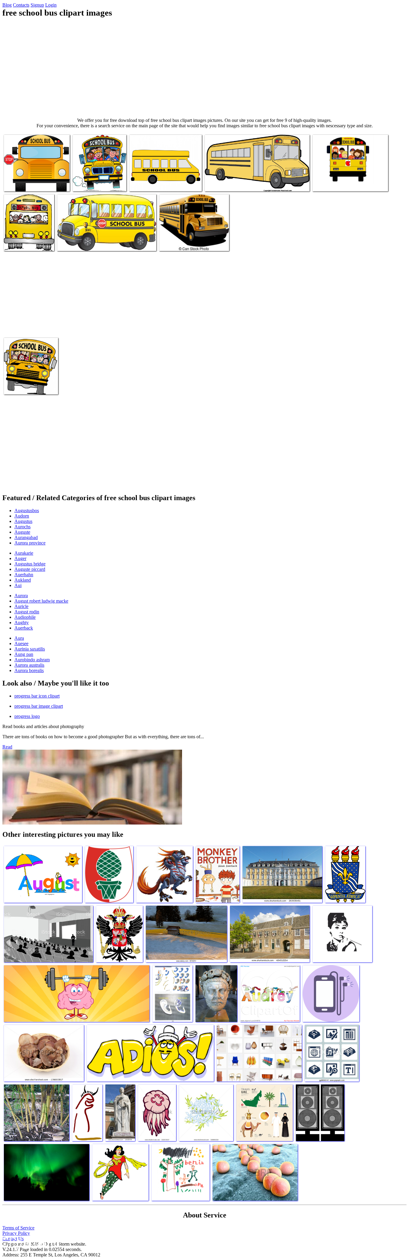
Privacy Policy (16, 1233)
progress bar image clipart (38, 706)
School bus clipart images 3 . (98, 183)
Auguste (22, 532)
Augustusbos (26, 510)
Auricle (21, 606)
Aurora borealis (29, 670)
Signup (37, 4)
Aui (18, 585)
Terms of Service (18, 1227)
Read (7, 746)
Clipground (30, 1242)
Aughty (21, 622)
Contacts (21, 4)
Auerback (23, 627)
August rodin (26, 611)
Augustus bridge (30, 563)
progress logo (27, 716)
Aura (19, 638)
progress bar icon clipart (37, 695)
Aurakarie (23, 553)
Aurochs (22, 526)
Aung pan (23, 654)
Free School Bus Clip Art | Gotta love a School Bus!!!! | (29, 383)
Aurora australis (29, 665)
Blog (7, 4)
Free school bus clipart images (31, 183)
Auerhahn (23, 574)
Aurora (21, 595)
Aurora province (30, 542)
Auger (20, 558)
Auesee (21, 643)
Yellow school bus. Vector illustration (192, 242)
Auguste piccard (29, 569)
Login (51, 4)
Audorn (21, 515)
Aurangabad (26, 537)
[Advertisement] (204, 68)
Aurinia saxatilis (29, 648)
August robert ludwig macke (41, 600)
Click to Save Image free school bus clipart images (249, 183)
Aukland (22, 580)
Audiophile (25, 617)
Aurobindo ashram (32, 659)
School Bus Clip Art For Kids (339, 183)
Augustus (23, 521)
